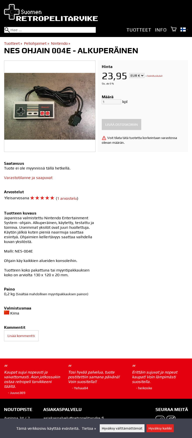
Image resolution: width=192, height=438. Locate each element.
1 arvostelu (67, 198)
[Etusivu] (51, 19)
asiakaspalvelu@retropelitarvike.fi (73, 418)
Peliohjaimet (36, 43)
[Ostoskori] (173, 29)
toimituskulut (154, 75)
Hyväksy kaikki (160, 428)
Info (160, 29)
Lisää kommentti (21, 336)
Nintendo (60, 43)
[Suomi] (184, 30)
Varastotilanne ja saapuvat (28, 177)
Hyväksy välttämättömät (122, 428)
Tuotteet (138, 29)
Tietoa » (89, 428)
